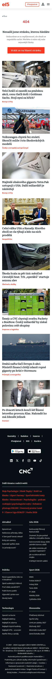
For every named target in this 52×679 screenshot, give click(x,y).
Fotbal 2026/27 (35, 580)
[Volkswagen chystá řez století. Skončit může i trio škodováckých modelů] (26, 120)
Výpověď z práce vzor (10, 594)
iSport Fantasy (17, 495)
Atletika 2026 (34, 595)
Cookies (42, 663)
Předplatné (16, 441)
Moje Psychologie (10, 491)
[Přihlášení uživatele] (43, 4)
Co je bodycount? (9, 547)
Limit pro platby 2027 (37, 622)
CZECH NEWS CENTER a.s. (36, 645)
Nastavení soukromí (16, 666)
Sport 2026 (34, 570)
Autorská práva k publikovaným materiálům (25, 656)
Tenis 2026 (33, 588)
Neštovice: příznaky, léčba (12, 533)
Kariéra (37, 441)
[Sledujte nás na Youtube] (35, 460)
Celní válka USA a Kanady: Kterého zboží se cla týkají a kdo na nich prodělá (23, 232)
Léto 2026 (33, 522)
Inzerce (36, 436)
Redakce (24, 436)
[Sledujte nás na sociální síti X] (17, 460)
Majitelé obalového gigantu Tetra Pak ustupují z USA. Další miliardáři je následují (25, 186)
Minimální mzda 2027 (37, 630)
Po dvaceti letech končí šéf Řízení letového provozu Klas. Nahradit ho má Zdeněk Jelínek (24, 413)
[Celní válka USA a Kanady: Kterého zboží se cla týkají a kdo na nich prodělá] (26, 211)
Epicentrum (6, 529)
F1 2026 (32, 592)
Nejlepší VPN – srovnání (11, 630)
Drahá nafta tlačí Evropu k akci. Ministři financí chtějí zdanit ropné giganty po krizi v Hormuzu (24, 367)
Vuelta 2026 (31, 512)
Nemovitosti (16, 499)
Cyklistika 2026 (35, 599)
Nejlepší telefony (8, 619)
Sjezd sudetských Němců (12, 583)
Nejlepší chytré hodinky (11, 626)
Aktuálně (6, 522)
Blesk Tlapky (26, 491)
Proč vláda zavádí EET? (11, 587)
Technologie (8, 608)
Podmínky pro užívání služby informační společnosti (25, 659)
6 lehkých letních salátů (38, 561)
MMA (31, 577)
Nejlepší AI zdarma (9, 622)
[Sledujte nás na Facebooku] (23, 460)
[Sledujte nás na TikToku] (41, 460)
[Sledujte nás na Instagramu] (29, 460)
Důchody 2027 (35, 626)
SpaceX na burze (8, 615)
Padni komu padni (9, 590)
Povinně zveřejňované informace (32, 672)
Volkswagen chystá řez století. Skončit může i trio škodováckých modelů (23, 140)
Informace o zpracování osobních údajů (21, 663)
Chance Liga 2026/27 (14, 512)
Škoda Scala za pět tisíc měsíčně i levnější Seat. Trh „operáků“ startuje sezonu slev (25, 277)
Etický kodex (12, 672)
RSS (27, 441)
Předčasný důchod (36, 615)
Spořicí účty (33, 619)
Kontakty (11, 436)
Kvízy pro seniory (9, 540)
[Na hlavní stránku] (5, 4)
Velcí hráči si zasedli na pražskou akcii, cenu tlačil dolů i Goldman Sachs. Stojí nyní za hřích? (22, 94)
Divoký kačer (7, 598)
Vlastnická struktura (34, 666)
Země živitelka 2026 (37, 634)
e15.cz (4, 16)
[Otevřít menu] (48, 4)
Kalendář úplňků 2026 (10, 544)
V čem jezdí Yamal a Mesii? (12, 536)
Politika (5, 570)
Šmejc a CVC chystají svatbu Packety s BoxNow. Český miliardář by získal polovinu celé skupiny (25, 322)
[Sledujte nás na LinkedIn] (11, 460)
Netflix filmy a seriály (10, 634)
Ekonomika (34, 608)
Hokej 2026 (33, 584)
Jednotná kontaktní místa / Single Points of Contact (25, 669)
